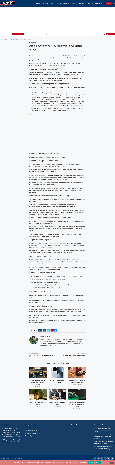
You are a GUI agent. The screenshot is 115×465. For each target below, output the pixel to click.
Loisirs (59, 3)
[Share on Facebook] (44, 330)
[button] (26, 34)
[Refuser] (112, 463)
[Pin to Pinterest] (52, 330)
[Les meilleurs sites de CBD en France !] (38, 394)
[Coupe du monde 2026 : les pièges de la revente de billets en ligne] (38, 372)
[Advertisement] (57, 20)
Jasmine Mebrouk (38, 52)
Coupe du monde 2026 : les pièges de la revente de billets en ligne (38, 382)
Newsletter (110, 34)
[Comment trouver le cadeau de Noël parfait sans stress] (77, 372)
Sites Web (81, 3)
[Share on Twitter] (48, 330)
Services (73, 3)
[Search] (114, 3)
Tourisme (66, 3)
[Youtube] (104, 34)
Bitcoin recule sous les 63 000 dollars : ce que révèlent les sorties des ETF (103, 430)
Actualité (45, 3)
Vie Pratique (98, 3)
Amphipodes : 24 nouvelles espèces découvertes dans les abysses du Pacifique (103, 436)
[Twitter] (102, 34)
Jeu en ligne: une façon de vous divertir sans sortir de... (41, 34)
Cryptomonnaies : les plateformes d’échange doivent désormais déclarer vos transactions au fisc (103, 448)
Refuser (98, 462)
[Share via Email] (55, 330)
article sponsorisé (56, 72)
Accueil (38, 3)
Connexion (109, 3)
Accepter (91, 462)
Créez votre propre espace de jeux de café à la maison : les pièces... (77, 404)
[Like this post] (40, 330)
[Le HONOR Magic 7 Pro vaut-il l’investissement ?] (57, 372)
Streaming (90, 3)
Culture (52, 3)
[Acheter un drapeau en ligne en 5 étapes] (57, 394)
